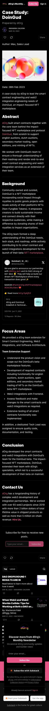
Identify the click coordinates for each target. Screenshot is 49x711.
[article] (24, 585)
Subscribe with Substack (26, 670)
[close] (41, 625)
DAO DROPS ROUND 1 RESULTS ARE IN (14, 578)
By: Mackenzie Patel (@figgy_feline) (11, 611)
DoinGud (7, 134)
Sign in (43, 4)
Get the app (37, 698)
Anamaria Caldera (17, 28)
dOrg (5, 123)
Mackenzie (18, 616)
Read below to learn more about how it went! (17, 585)
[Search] (44, 569)
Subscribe (33, 4)
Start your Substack (17, 698)
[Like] (5, 37)
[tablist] (9, 569)
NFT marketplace (33, 252)
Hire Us (16, 519)
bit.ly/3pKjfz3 (24, 293)
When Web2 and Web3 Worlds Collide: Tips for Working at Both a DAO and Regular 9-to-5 (17, 603)
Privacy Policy (33, 682)
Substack (11, 705)
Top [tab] (5, 569)
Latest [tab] (12, 569)
